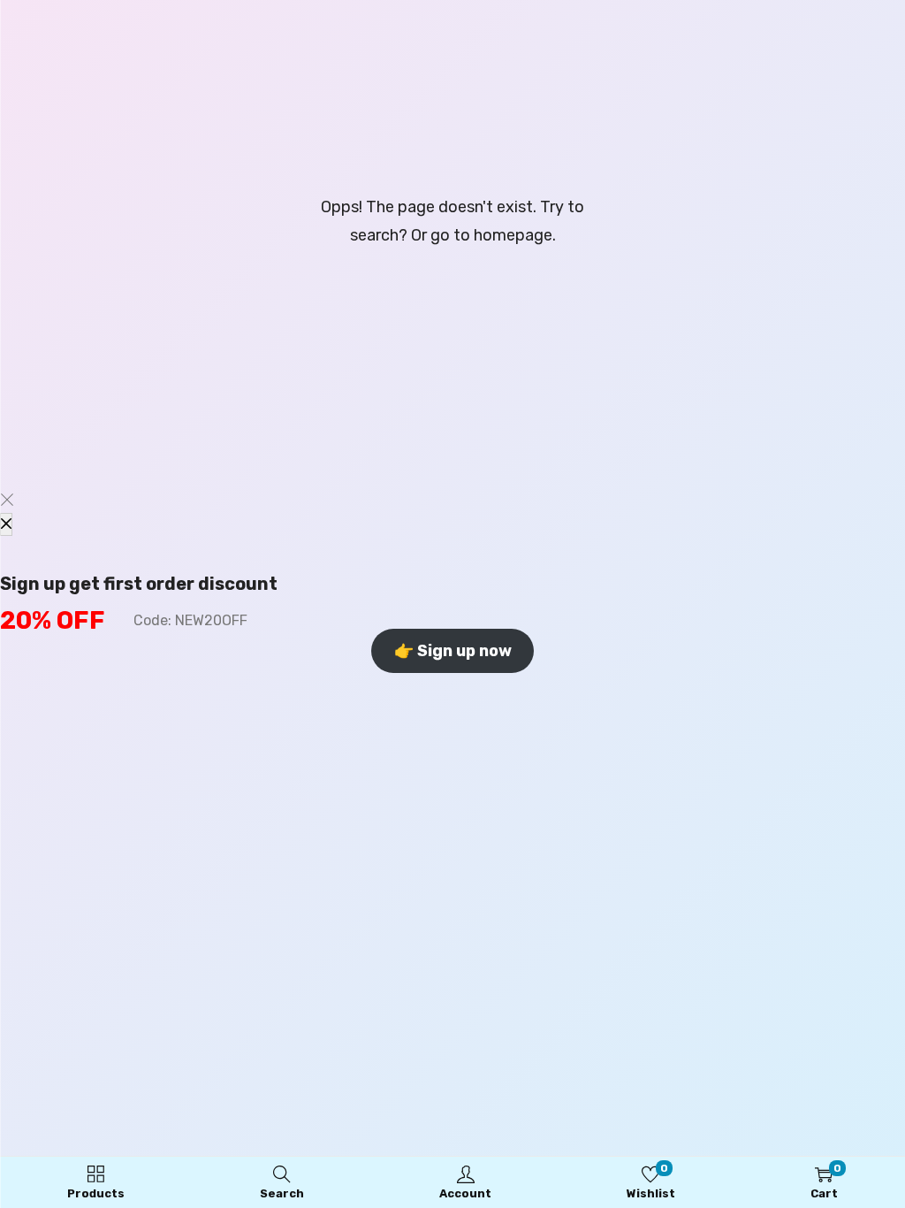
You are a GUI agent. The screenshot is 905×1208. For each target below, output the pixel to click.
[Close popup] (6, 524)
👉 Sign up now (453, 651)
